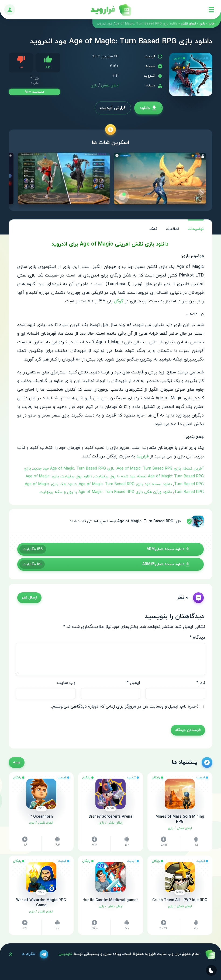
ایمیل (133, 683)
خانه (212, 24)
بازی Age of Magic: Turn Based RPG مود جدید (74, 468)
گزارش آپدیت (113, 108)
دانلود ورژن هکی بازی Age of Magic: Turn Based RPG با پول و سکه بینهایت (105, 492)
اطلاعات (172, 229)
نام (200, 683)
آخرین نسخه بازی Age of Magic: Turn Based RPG (160, 468)
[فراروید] (110, 9)
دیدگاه (197, 637)
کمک (153, 229)
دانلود (145, 108)
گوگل (118, 301)
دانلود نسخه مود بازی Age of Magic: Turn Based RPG (125, 484)
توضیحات (196, 229)
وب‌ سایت (66, 683)
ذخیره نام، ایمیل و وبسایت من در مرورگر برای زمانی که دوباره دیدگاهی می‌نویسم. (125, 706)
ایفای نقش (188, 24)
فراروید (142, 456)
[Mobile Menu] (211, 9)
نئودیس (65, 954)
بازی (202, 24)
